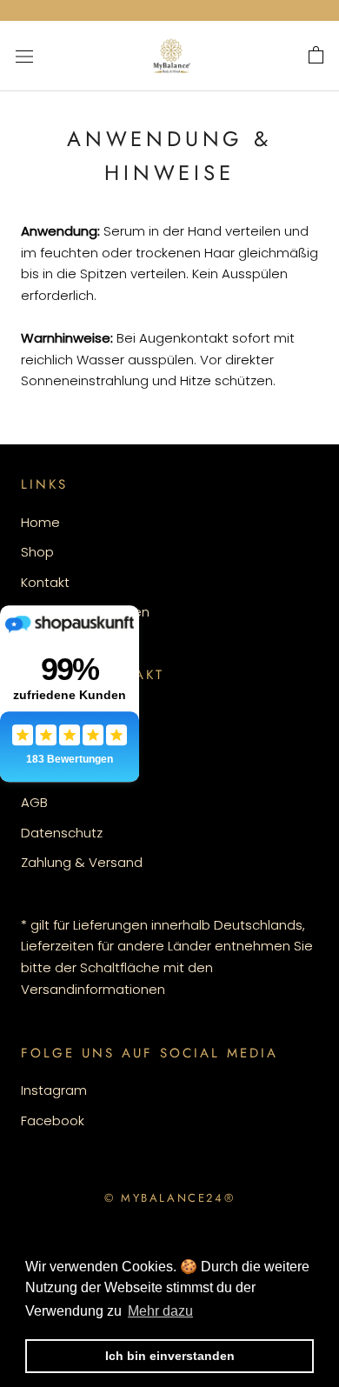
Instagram (54, 1090)
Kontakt (45, 582)
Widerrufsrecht (68, 773)
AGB (34, 802)
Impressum (57, 742)
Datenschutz (62, 833)
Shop (37, 552)
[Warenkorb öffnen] (316, 55)
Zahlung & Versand (82, 862)
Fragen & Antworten (85, 612)
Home (40, 522)
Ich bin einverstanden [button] (170, 1356)
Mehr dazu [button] (160, 1311)
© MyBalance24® (169, 1198)
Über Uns (49, 713)
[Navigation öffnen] (24, 56)
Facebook (52, 1120)
